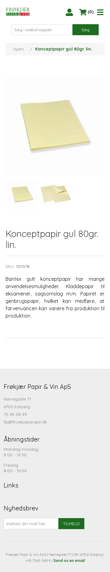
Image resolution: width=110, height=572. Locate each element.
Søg (86, 29)
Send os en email (69, 560)
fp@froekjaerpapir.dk (25, 422)
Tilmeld (71, 523)
